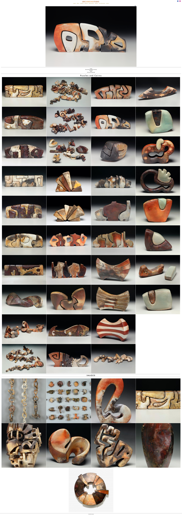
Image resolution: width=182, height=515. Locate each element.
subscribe (86, 3)
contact (107, 3)
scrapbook (82, 3)
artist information (102, 3)
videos (78, 3)
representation (91, 3)
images (74, 3)
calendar (96, 3)
